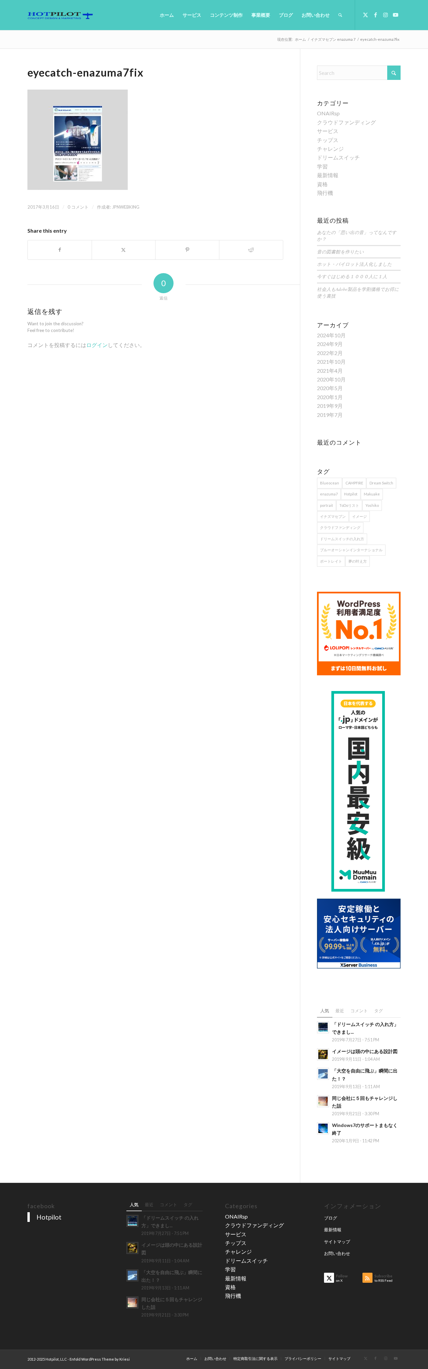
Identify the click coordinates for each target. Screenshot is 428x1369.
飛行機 (325, 193)
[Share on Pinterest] (187, 249)
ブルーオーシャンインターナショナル (351, 550)
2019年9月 (330, 406)
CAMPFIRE (354, 483)
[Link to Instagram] (386, 15)
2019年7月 (330, 415)
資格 (322, 184)
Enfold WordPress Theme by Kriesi (100, 1359)
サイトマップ (337, 1241)
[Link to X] (365, 15)
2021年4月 (330, 370)
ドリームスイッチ (338, 157)
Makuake (372, 494)
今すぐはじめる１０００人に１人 (352, 276)
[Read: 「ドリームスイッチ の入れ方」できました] (323, 1027)
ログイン (97, 345)
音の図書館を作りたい (340, 251)
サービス (327, 131)
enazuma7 (329, 494)
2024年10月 (331, 335)
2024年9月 (330, 344)
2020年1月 (330, 397)
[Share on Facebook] (60, 249)
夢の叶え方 (357, 561)
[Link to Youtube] (396, 15)
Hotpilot (350, 494)
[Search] (340, 15)
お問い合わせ (337, 1253)
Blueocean (329, 483)
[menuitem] (166, 15)
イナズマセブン (333, 516)
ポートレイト (331, 561)
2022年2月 (330, 353)
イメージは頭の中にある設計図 (365, 1051)
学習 (322, 166)
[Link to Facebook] (375, 15)
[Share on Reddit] (251, 249)
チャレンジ (330, 148)
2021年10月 (331, 361)
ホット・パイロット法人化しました (354, 264)
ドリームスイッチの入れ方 (342, 539)
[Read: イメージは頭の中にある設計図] (323, 1054)
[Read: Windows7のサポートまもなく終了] (323, 1128)
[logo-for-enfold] (60, 15)
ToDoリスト (349, 505)
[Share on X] (123, 249)
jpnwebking (125, 207)
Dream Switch (381, 483)
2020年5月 (330, 388)
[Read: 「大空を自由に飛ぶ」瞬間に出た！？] (323, 1074)
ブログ (330, 1218)
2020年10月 (331, 379)
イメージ (359, 516)
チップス (327, 140)
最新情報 (327, 175)
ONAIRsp (328, 113)
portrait (326, 505)
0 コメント (78, 207)
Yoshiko (372, 505)
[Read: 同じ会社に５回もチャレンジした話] (323, 1101)
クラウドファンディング (346, 122)
